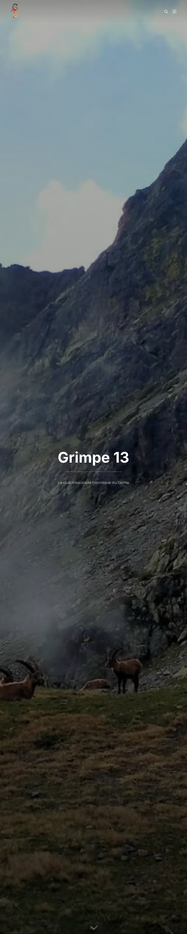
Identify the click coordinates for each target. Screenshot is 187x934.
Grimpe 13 (93, 457)
